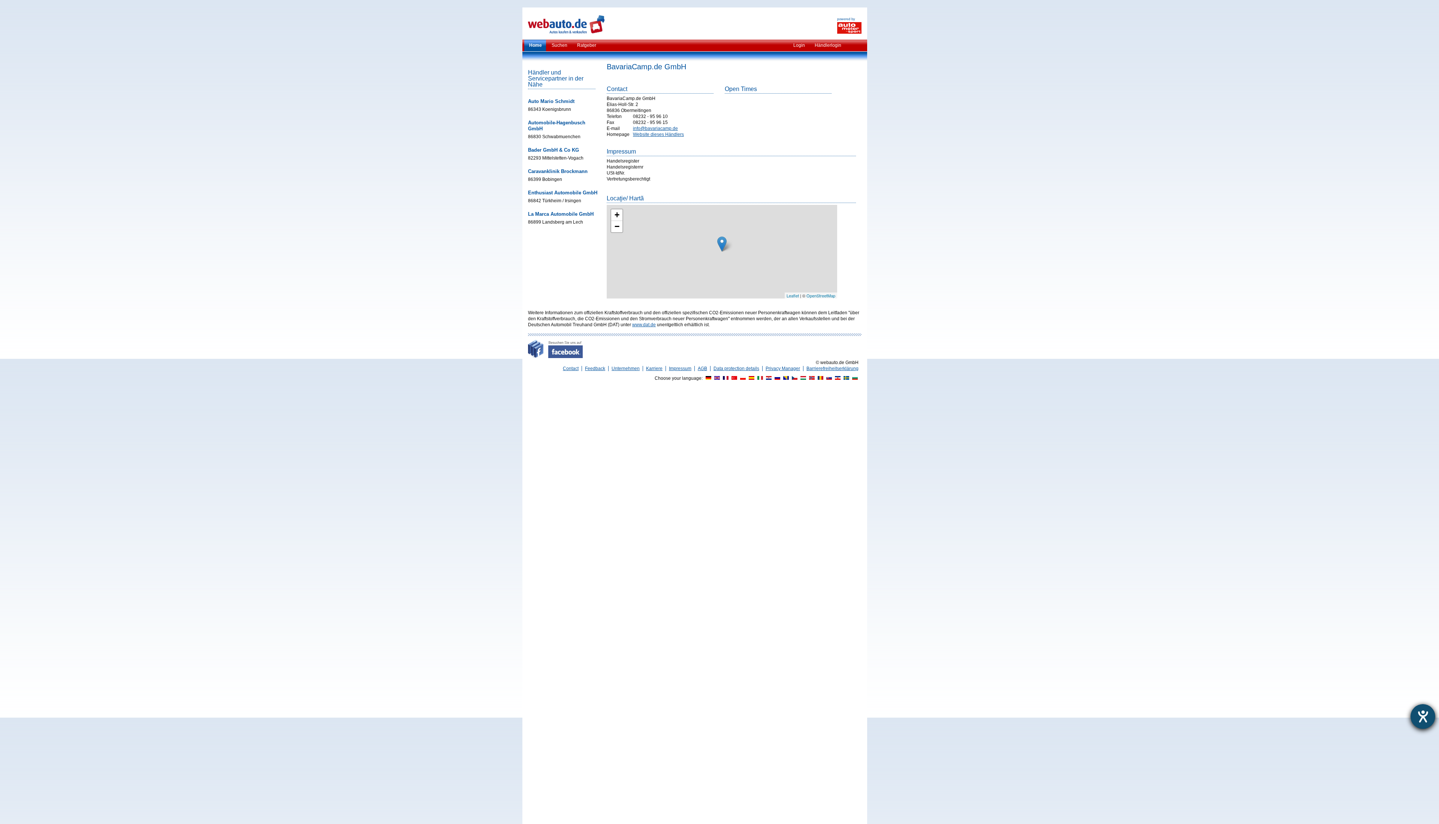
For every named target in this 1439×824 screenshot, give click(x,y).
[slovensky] (828, 378)
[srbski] (837, 378)
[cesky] (793, 378)
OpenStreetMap (820, 296)
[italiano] (759, 378)
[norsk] (811, 378)
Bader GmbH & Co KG (553, 150)
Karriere (654, 368)
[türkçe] (733, 378)
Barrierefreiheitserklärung (832, 368)
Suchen (559, 45)
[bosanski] (785, 378)
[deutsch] (707, 378)
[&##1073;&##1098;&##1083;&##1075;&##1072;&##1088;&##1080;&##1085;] (854, 378)
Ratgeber (586, 45)
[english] (716, 378)
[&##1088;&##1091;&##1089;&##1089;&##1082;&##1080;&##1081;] (776, 378)
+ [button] (617, 214)
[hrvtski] (768, 378)
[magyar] (802, 378)
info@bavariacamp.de (655, 128)
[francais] (724, 378)
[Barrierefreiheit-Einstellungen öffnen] (1423, 716)
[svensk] (845, 378)
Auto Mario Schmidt (551, 101)
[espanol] (750, 378)
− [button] (617, 226)
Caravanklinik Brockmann (558, 171)
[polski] (742, 378)
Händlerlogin (828, 45)
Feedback (595, 368)
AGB (702, 368)
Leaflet (793, 296)
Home (535, 45)
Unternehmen (626, 368)
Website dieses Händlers (658, 134)
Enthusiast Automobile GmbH (562, 193)
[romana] (819, 378)
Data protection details (736, 368)
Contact (571, 368)
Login (799, 45)
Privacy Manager (783, 368)
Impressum (680, 368)
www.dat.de (644, 324)
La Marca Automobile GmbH (561, 214)
